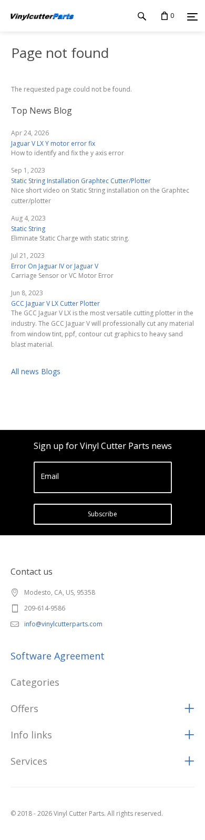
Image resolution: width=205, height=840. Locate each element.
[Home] (41, 26)
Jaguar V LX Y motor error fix (53, 143)
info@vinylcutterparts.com (63, 623)
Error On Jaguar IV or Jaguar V (54, 266)
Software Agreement (58, 656)
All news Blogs (35, 371)
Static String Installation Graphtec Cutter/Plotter (81, 180)
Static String (28, 228)
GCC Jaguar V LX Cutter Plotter (55, 303)
